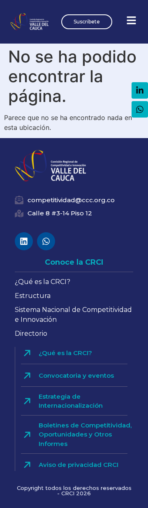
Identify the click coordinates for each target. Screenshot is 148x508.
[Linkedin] (24, 241)
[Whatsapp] (46, 241)
